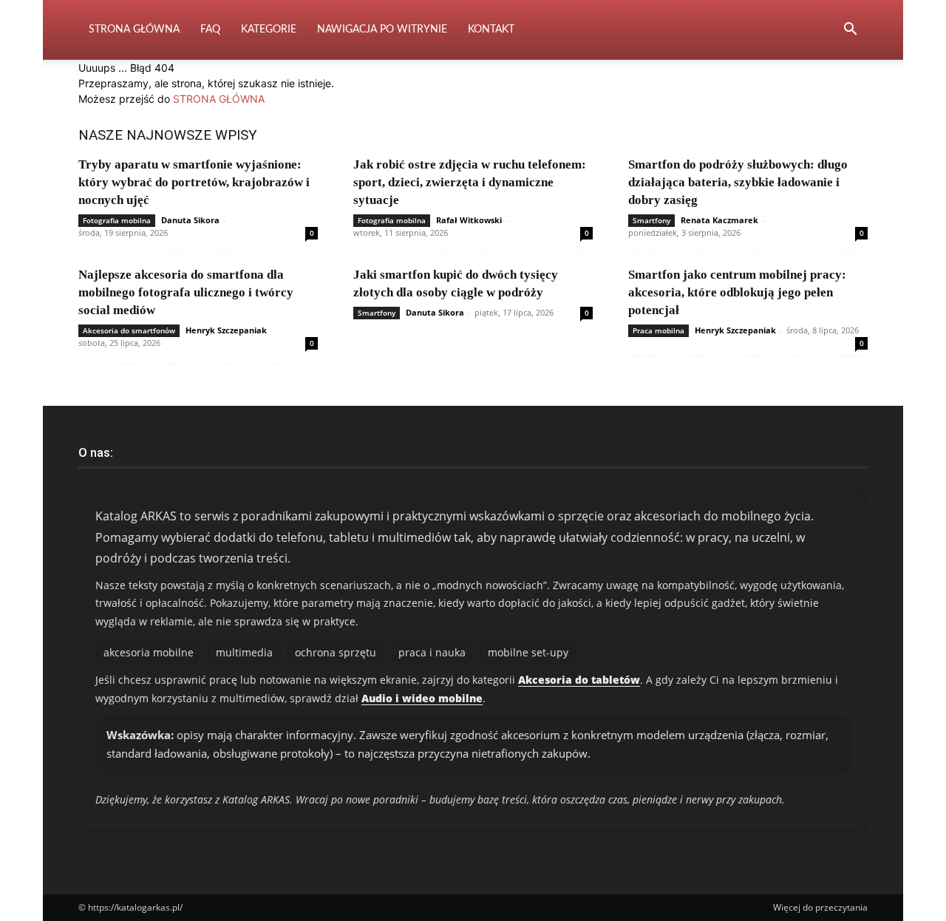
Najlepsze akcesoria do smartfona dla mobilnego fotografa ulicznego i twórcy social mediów (185, 292)
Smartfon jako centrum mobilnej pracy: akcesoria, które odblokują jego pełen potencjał (737, 292)
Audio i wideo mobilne (422, 698)
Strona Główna (134, 29)
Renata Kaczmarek (719, 219)
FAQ (210, 29)
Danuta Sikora (190, 219)
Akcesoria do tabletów (579, 680)
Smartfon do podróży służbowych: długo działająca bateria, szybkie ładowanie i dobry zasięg (738, 182)
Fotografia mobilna (117, 220)
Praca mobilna (658, 330)
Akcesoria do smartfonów (129, 330)
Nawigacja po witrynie (382, 29)
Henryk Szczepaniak (226, 330)
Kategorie (268, 29)
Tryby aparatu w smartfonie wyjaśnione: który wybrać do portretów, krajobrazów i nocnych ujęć (194, 182)
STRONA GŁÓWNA (219, 98)
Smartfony (651, 220)
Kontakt (491, 29)
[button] (850, 31)
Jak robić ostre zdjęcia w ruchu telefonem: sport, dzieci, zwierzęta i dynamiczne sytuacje (469, 182)
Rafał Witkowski (469, 219)
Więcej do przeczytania (820, 907)
